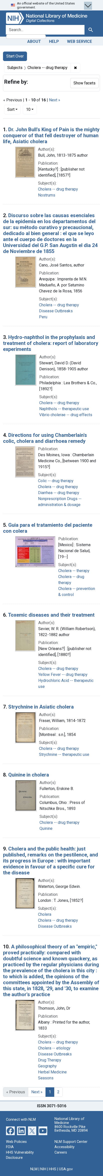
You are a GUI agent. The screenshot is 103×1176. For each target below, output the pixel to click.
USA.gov (66, 1169)
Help (54, 41)
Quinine (46, 828)
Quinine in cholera (28, 775)
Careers (60, 1152)
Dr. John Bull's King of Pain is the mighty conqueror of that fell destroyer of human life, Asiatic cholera (51, 135)
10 (31, 109)
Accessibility (64, 1147)
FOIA (10, 1147)
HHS (52, 1169)
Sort (10, 109)
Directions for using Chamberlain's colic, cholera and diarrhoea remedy (45, 438)
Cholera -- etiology (54, 1048)
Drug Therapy (49, 1060)
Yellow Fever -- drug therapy (63, 674)
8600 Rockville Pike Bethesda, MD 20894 (71, 1129)
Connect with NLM (21, 1119)
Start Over (15, 56)
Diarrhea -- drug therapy (58, 492)
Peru (43, 317)
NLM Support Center (71, 1142)
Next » (54, 100)
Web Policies (16, 1142)
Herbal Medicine (52, 1072)
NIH (43, 1169)
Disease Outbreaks (56, 311)
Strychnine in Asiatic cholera (41, 707)
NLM (34, 1169)
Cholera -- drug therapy (58, 189)
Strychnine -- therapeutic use (64, 754)
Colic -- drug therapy (56, 480)
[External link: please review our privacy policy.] (10, 1130)
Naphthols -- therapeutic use (64, 408)
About (34, 41)
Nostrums (46, 195)
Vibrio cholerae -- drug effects (65, 414)
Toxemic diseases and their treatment (51, 615)
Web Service (79, 41)
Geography (47, 1066)
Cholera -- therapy (74, 570)
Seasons (46, 1078)
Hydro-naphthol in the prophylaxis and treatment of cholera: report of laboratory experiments (50, 343)
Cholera (44, 914)
